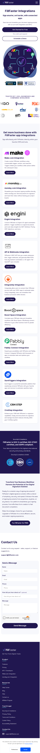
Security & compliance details (20, 454)
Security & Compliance (9, 711)
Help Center (5, 687)
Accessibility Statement (9, 723)
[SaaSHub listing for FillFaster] (29, 83)
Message (5, 601)
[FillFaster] (8, 2)
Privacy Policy (6, 714)
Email (4, 575)
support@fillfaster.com (9, 555)
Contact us (5, 697)
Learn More (10, 172)
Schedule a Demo (20, 38)
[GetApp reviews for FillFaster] (20, 83)
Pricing (4, 667)
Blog (3, 690)
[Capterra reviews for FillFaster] (10, 83)
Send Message (20, 625)
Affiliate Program (7, 700)
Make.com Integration (9, 674)
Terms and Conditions (8, 717)
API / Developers (7, 670)
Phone (4, 584)
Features (5, 664)
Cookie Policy (6, 720)
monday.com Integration (9, 677)
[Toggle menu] (37, 2)
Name (4, 567)
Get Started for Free (20, 30)
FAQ (3, 694)
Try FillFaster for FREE (20, 523)
